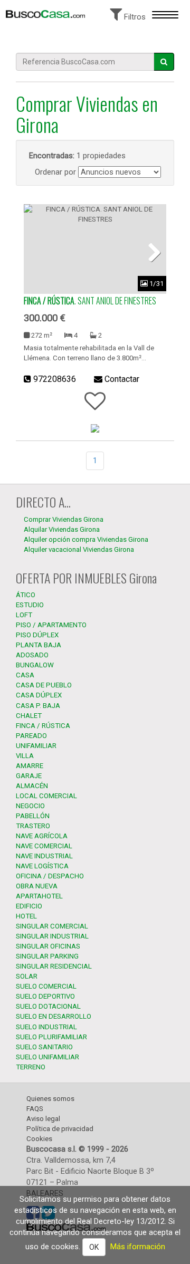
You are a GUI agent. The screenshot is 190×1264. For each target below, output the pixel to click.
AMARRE (29, 766)
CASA (25, 675)
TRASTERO (33, 826)
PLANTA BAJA (38, 645)
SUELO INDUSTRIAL (46, 1027)
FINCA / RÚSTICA (43, 726)
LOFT (24, 615)
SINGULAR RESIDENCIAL (54, 966)
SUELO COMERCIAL (46, 986)
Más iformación (137, 1246)
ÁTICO (25, 595)
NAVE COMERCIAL (44, 846)
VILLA (25, 756)
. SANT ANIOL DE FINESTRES (90, 300)
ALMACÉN (32, 786)
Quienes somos (50, 1099)
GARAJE (29, 776)
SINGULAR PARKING (47, 956)
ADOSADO (32, 655)
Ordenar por (55, 172)
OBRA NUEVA (37, 886)
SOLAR (26, 976)
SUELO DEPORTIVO (45, 996)
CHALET (29, 716)
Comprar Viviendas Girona (63, 519)
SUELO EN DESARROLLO (53, 1016)
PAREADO (31, 736)
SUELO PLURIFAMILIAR (51, 1037)
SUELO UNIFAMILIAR (47, 1057)
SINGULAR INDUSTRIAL (52, 936)
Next (150, 251)
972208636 (54, 379)
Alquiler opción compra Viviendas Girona (86, 539)
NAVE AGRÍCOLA (42, 836)
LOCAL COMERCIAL (46, 796)
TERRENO (30, 1067)
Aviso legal (43, 1119)
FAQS (34, 1109)
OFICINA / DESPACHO (50, 876)
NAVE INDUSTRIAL (44, 856)
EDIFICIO (29, 906)
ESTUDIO (30, 605)
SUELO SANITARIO (44, 1047)
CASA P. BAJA (38, 706)
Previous (39, 251)
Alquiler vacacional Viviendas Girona (79, 549)
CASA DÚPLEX (39, 695)
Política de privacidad (59, 1129)
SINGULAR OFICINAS (48, 946)
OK (94, 1247)
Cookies (39, 1139)
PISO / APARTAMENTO (51, 625)
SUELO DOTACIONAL (48, 1006)
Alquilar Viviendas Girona (62, 529)
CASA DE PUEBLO (44, 685)
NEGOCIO (30, 806)
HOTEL (26, 916)
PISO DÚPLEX (37, 635)
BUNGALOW (35, 665)
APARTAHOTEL (39, 896)
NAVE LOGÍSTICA (42, 866)
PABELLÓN (33, 816)
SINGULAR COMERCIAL (52, 926)
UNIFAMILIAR (36, 746)
